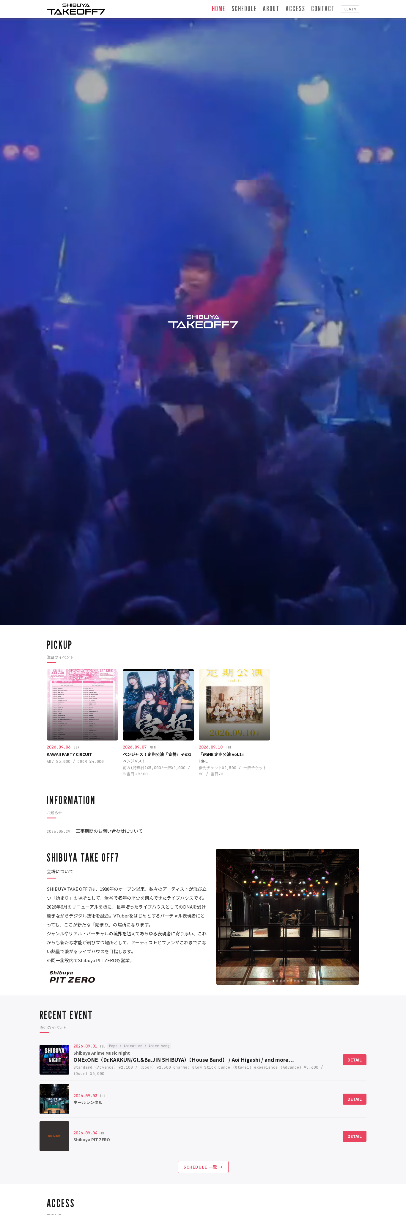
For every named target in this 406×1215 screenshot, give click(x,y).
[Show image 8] (298, 981)
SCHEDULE (244, 8)
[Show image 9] (302, 981)
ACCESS (295, 8)
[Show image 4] (284, 981)
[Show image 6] (291, 981)
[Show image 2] (277, 981)
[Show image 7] (295, 981)
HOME (219, 8)
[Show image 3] (280, 981)
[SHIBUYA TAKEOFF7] (76, 9)
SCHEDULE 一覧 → (203, 1167)
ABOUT (271, 8)
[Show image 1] (273, 981)
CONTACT (323, 8)
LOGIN (350, 9)
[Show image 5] (288, 981)
